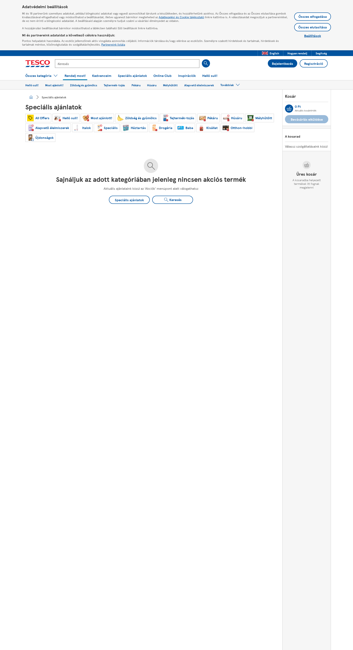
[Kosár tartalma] (289, 108)
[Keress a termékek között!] (206, 63)
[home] (31, 97)
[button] (270, 53)
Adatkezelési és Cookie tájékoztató (181, 17)
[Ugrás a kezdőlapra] (37, 63)
